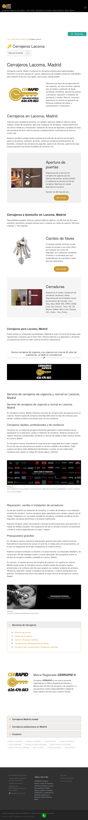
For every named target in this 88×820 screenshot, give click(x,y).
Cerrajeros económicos (16, 783)
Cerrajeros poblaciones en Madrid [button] (29, 726)
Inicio (8, 39)
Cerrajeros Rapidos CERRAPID (18, 813)
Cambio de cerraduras (23, 636)
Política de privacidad (66, 778)
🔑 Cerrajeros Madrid (18, 39)
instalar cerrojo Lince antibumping (18, 747)
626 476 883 (61, 197)
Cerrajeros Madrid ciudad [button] (25, 719)
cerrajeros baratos (50, 741)
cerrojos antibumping (14, 744)
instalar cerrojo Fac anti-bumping (60, 744)
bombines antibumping (15, 741)
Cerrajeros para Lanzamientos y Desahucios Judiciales (36, 647)
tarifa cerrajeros (70, 747)
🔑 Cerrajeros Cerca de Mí (17, 793)
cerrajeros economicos (67, 741)
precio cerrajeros (38, 747)
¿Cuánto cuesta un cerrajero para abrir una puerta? (17, 779)
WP (11, 816)
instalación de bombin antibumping (35, 744)
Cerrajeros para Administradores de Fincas (32, 643)
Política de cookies (66, 781)
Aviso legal (63, 775)
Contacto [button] (16, 734)
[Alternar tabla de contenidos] (26, 53)
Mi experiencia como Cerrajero (18, 775)
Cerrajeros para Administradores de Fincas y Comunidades (17, 788)
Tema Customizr (30, 816)
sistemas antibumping (54, 747)
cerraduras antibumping (33, 741)
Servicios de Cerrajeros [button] (24, 624)
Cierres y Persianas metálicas (26, 639)
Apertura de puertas (23, 632)
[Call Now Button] (44, 815)
